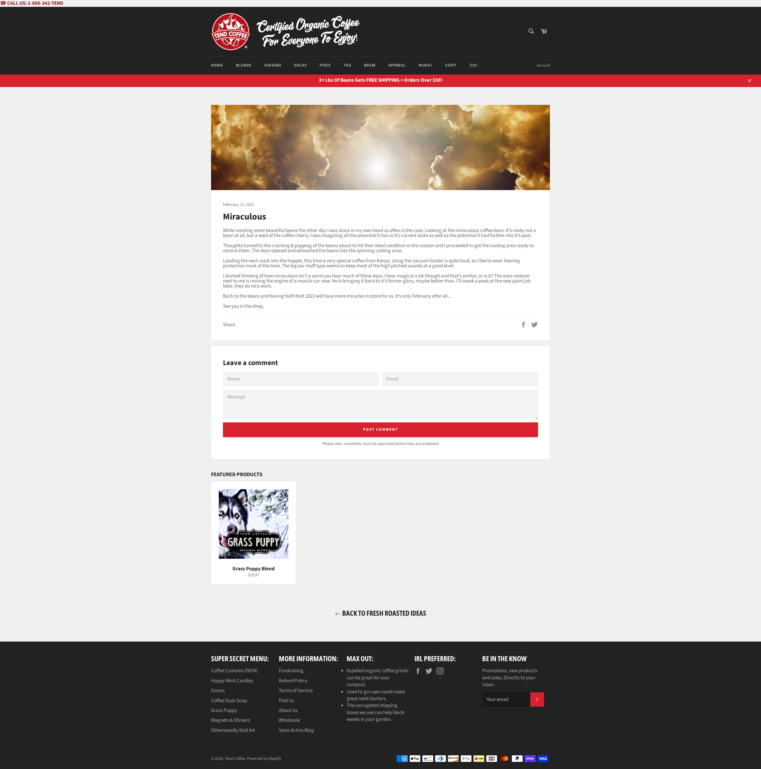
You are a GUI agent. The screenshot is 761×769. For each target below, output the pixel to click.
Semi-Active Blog (296, 730)
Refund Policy (293, 680)
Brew (369, 65)
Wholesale (289, 720)
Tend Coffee (235, 758)
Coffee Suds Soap (229, 700)
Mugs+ (426, 65)
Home (217, 65)
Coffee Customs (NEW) (234, 670)
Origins (272, 65)
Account (543, 65)
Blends (243, 65)
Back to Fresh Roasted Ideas (383, 613)
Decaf (300, 65)
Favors (218, 690)
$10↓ (474, 65)
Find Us (286, 700)
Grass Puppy (224, 710)
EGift (451, 65)
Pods (325, 65)
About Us (288, 710)
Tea (347, 65)
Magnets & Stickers (230, 720)
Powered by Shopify (264, 758)
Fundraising (291, 670)
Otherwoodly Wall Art (233, 730)
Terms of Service (296, 690)
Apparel (397, 65)
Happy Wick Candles (232, 680)
